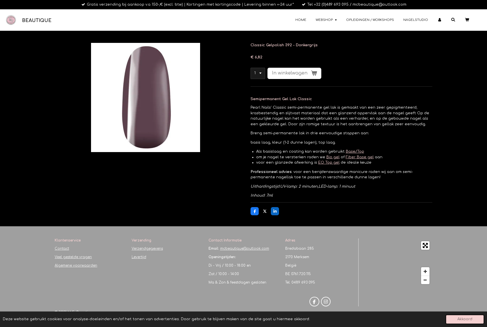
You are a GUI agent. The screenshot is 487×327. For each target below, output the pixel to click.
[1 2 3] (258, 73)
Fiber (360, 157)
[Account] (439, 20)
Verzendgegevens (147, 249)
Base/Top (355, 151)
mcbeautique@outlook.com (244, 249)
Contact (62, 249)
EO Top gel (329, 162)
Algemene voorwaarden (76, 265)
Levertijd (139, 257)
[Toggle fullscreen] (425, 245)
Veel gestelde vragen (73, 257)
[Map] (397, 262)
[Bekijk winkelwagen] (466, 20)
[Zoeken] (453, 19)
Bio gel (333, 157)
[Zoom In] (425, 271)
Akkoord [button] (464, 319)
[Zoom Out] (425, 280)
